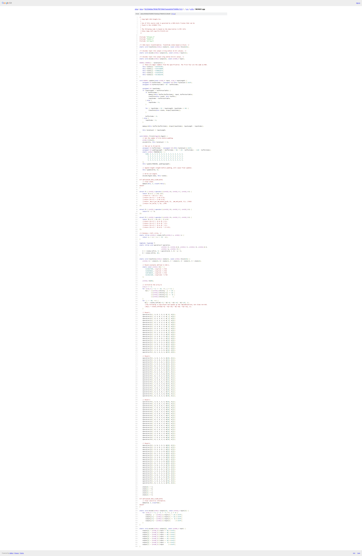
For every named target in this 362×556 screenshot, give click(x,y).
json (358, 553)
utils (192, 9)
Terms (22, 553)
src (187, 9)
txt (354, 553)
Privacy (16, 553)
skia (136, 9)
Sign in (358, 3)
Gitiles (11, 553)
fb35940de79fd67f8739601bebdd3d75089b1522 (163, 9)
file (173, 14)
